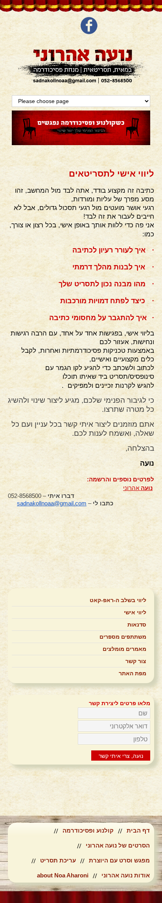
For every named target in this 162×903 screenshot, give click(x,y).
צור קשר (135, 661)
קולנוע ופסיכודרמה (88, 830)
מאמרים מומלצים (124, 649)
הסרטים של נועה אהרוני (118, 845)
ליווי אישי (135, 612)
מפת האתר (132, 673)
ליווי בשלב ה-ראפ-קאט (118, 600)
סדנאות (136, 624)
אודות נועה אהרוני (125, 875)
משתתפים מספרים (122, 637)
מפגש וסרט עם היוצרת (119, 860)
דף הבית (138, 830)
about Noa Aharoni (62, 875)
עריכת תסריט (58, 860)
